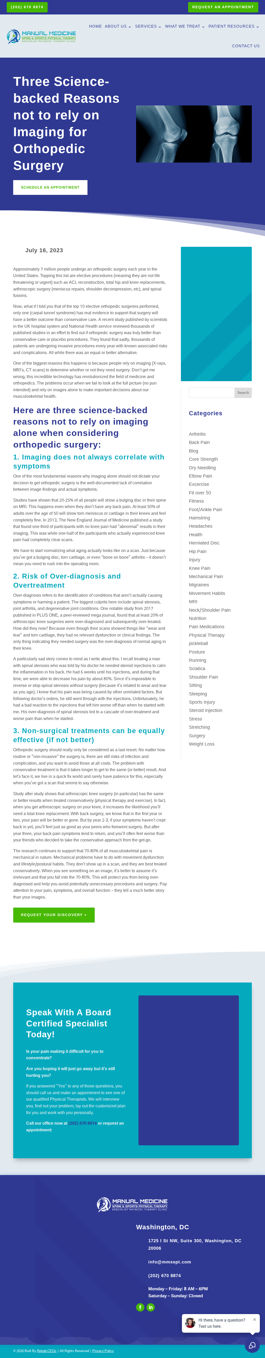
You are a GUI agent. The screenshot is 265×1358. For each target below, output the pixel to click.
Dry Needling (202, 468)
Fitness (196, 501)
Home (95, 26)
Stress (195, 719)
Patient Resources (232, 26)
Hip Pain (198, 552)
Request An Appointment (223, 7)
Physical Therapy (207, 636)
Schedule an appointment (50, 187)
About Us (116, 26)
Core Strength (203, 460)
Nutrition (197, 619)
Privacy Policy (103, 1351)
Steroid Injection (205, 711)
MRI (193, 602)
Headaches (200, 527)
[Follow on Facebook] (140, 1307)
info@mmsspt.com (169, 1262)
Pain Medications (206, 627)
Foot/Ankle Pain (205, 510)
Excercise (199, 485)
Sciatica (197, 669)
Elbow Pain (200, 476)
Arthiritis (197, 435)
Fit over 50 (200, 493)
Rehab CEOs (46, 1351)
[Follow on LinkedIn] (150, 1307)
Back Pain (199, 443)
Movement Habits (207, 594)
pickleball (198, 644)
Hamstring (199, 518)
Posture (197, 652)
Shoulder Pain (203, 677)
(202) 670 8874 (27, 7)
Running (197, 661)
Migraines (199, 585)
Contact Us (246, 46)
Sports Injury (202, 702)
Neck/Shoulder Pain (210, 610)
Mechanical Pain (206, 577)
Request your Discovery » (54, 915)
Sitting (195, 686)
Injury (194, 560)
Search (243, 393)
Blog (193, 451)
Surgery (197, 736)
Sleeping (198, 694)
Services (146, 26)
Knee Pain (199, 569)
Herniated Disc (204, 543)
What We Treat (182, 26)
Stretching (199, 728)
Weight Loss (202, 744)
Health (195, 535)
